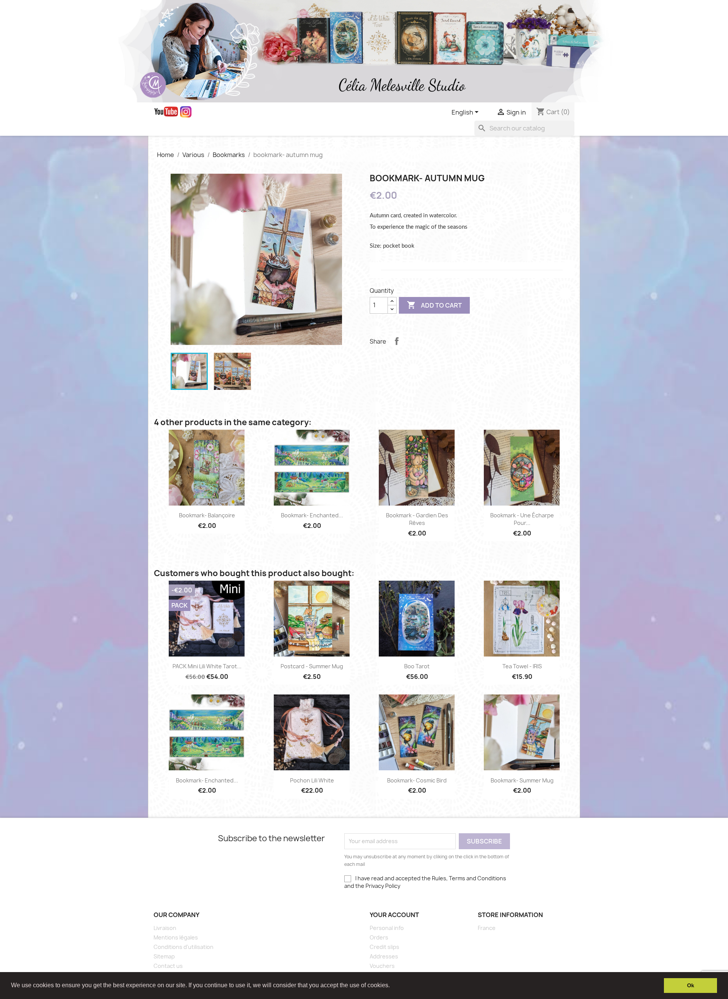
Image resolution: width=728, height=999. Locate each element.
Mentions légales (176, 937)
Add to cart (434, 304)
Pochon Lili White (312, 780)
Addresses (384, 956)
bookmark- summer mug (522, 780)
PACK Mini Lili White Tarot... (207, 666)
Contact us (168, 965)
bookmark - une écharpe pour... (522, 519)
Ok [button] (690, 985)
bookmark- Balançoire (207, 515)
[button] (392, 986)
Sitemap (164, 956)
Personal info (387, 927)
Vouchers (382, 965)
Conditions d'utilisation (183, 946)
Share (396, 341)
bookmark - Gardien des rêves (417, 519)
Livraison (165, 927)
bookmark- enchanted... (312, 515)
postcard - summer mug (312, 666)
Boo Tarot (417, 666)
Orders (379, 937)
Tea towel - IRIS (522, 666)
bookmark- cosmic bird (417, 780)
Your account (394, 915)
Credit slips (384, 946)
